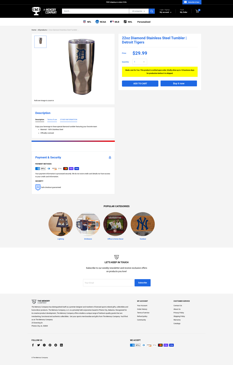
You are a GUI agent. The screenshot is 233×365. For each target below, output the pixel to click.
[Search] (152, 11)
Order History (142, 309)
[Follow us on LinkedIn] (61, 345)
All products (42, 30)
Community (141, 320)
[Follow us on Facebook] (33, 345)
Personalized (143, 22)
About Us (177, 309)
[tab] (39, 120)
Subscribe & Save (193, 2)
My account (165, 12)
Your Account (142, 306)
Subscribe (142, 283)
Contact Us (178, 306)
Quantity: (125, 62)
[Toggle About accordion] (80, 302)
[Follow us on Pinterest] (50, 345)
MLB (116, 22)
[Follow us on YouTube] (55, 345)
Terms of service (143, 313)
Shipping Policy (179, 316)
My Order (183, 11)
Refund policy (142, 316)
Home (34, 30)
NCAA (102, 22)
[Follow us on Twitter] (38, 345)
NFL (88, 22)
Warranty (177, 320)
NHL (129, 22)
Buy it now (178, 83)
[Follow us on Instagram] (44, 345)
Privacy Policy (179, 313)
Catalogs (177, 323)
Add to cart (140, 83)
